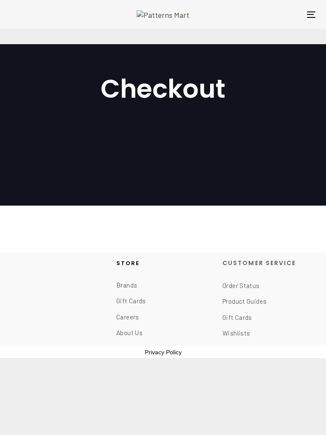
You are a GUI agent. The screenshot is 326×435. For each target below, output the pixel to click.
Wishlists (236, 333)
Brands (126, 285)
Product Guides (244, 301)
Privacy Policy (163, 352)
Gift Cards (131, 301)
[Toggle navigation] (311, 14)
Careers (127, 317)
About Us (129, 332)
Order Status (241, 285)
